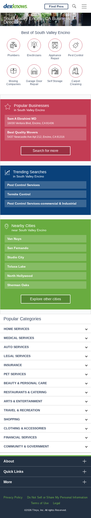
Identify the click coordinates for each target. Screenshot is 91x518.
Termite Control (18, 194)
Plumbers (13, 55)
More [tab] (8, 482)
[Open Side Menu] (84, 6)
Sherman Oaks (18, 285)
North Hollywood (20, 276)
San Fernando (17, 248)
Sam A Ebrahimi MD (30, 121)
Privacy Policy (13, 497)
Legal (56, 503)
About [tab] (9, 461)
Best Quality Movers (35, 134)
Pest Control (75, 55)
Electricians (34, 55)
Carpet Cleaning (76, 83)
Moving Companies (13, 83)
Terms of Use (40, 503)
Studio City (15, 257)
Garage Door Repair (34, 83)
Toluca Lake (16, 266)
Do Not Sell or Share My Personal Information (57, 497)
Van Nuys (14, 238)
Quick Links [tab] (13, 471)
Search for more (45, 151)
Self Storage (55, 81)
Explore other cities (45, 299)
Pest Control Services (23, 185)
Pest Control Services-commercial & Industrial (41, 203)
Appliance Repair (55, 57)
